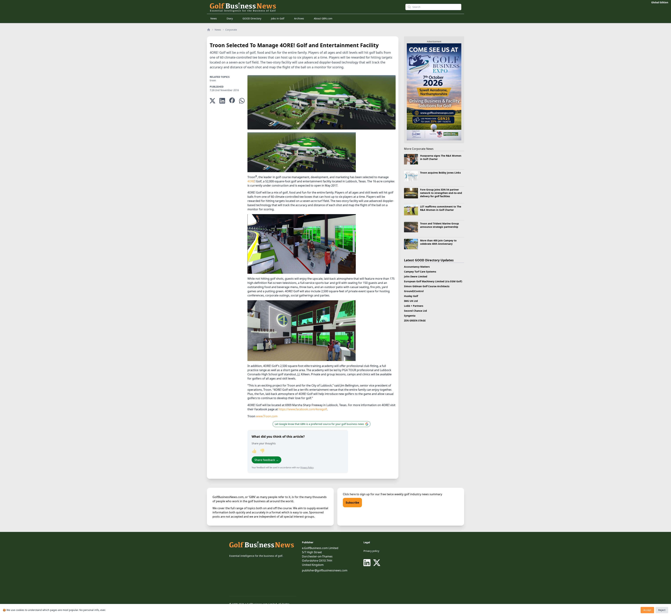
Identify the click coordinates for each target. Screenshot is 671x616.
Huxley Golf (411, 296)
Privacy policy (371, 551)
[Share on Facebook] (232, 101)
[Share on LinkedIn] (222, 101)
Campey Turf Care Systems (420, 271)
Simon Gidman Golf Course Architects (426, 286)
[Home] (208, 29)
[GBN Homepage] (301, 7)
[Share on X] (212, 101)
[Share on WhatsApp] (242, 101)
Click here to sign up (356, 494)
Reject (661, 610)
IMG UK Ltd (411, 301)
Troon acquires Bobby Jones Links (440, 172)
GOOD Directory (252, 18)
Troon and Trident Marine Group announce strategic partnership (439, 225)
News (213, 18)
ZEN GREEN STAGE (415, 320)
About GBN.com (323, 18)
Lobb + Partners (413, 305)
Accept (647, 610)
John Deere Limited (415, 276)
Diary (230, 18)
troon (213, 80)
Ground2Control (414, 291)
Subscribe (352, 502)
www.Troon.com (266, 416)
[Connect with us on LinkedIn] (367, 563)
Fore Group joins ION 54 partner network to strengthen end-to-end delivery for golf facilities (441, 193)
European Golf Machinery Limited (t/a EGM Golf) (433, 281)
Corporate (231, 29)
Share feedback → (266, 460)
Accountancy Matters (417, 266)
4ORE (251, 181)
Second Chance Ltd (415, 310)
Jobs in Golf (277, 18)
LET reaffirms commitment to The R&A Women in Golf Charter (440, 208)
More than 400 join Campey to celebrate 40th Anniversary (438, 242)
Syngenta (409, 315)
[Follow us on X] (377, 563)
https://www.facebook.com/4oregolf (303, 409)
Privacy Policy (306, 467)
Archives (299, 18)
